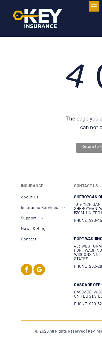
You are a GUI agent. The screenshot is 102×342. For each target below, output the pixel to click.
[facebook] (26, 270)
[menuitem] (45, 197)
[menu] (94, 6)
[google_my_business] (39, 270)
